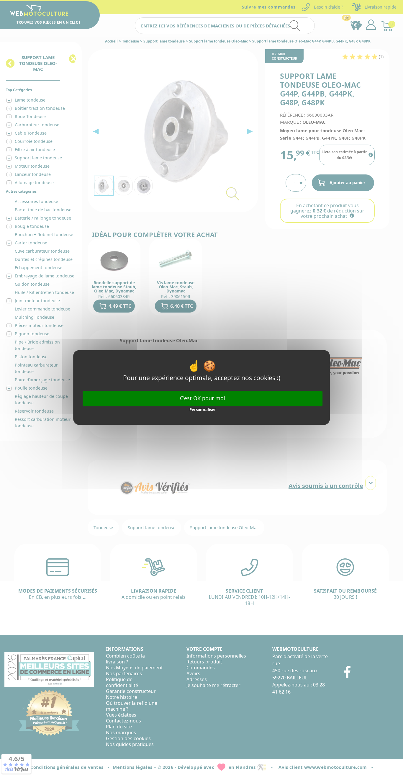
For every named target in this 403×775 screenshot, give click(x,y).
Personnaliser (202, 409)
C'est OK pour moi (202, 398)
